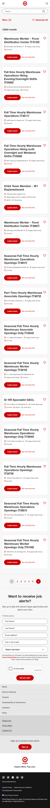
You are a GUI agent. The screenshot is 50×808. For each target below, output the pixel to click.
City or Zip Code (12, 642)
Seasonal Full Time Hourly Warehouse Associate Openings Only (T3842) (21, 329)
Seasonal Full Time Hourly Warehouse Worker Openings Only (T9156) (21, 544)
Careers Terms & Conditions (23, 787)
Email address (11, 635)
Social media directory (9, 782)
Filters (5, 20)
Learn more (12, 57)
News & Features (9, 692)
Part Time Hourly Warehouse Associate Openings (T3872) (23, 294)
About (4, 687)
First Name (10, 621)
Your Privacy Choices (11, 795)
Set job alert (25, 678)
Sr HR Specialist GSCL (19, 400)
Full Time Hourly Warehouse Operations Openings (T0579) (22, 470)
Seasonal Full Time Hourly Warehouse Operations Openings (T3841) (21, 259)
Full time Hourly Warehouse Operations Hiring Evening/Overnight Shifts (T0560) (22, 77)
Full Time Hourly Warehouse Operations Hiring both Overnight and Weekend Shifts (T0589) (22, 151)
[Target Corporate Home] (25, 3)
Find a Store (7, 725)
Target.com (6, 721)
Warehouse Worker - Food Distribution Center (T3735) (21, 40)
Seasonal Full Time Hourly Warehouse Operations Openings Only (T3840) (21, 433)
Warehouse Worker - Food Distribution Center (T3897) (21, 224)
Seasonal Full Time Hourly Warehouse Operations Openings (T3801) (21, 507)
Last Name (10, 628)
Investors (6, 707)
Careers (5, 697)
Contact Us (7, 730)
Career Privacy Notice (9, 657)
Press (4, 713)
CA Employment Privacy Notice (12, 790)
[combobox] (25, 11)
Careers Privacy (7, 787)
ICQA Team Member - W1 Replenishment (21, 187)
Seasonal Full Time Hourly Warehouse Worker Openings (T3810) (21, 366)
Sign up (25, 747)
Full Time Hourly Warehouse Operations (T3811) (22, 114)
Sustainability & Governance (14, 702)
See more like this (28, 57)
